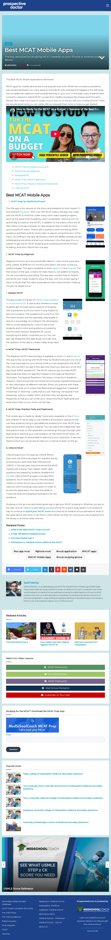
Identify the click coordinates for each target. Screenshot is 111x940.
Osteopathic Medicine (49, 905)
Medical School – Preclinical (52, 918)
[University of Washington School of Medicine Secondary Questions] (13, 826)
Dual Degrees (8, 925)
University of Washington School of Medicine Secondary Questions (56, 822)
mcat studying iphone (70, 557)
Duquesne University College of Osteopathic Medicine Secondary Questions (60, 810)
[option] (55, 864)
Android (72, 268)
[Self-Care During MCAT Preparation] (90, 631)
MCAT (8, 44)
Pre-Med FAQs (9, 913)
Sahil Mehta (11, 65)
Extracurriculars (9, 921)
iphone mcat (44, 551)
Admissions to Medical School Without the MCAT (36, 542)
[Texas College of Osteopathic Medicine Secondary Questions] (13, 777)
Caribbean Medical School (51, 910)
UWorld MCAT (22, 188)
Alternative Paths (47, 914)
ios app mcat (22, 551)
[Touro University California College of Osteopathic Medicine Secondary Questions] (13, 802)
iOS (79, 208)
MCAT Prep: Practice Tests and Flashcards (36, 183)
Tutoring (6, 934)
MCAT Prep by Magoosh (27, 171)
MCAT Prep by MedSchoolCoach (32, 167)
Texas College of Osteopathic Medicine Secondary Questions (53, 774)
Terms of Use (92, 931)
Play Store (24, 212)
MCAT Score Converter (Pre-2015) (17, 908)
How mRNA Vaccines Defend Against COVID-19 (54, 643)
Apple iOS (58, 268)
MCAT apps (90, 551)
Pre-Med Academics (11, 917)
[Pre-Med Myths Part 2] (21, 631)
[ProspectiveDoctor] (15, 5)
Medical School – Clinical (50, 922)
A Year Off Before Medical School (28, 534)
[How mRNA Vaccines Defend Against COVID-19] (55, 631)
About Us (43, 927)
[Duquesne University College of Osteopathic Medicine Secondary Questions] (13, 814)
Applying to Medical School (51, 901)
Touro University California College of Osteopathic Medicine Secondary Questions (63, 798)
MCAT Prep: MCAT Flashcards (30, 179)
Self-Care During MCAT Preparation (86, 643)
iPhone (75, 416)
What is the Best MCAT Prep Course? (30, 529)
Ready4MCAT (22, 175)
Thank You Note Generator (20, 888)
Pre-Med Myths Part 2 (22, 538)
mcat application (67, 551)
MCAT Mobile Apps (40, 557)
